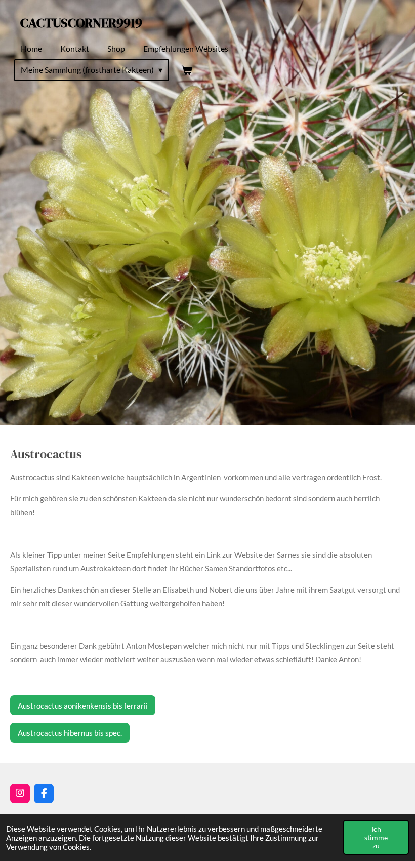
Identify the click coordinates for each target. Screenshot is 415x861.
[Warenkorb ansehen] (186, 70)
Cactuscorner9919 (81, 23)
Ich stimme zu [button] (376, 837)
